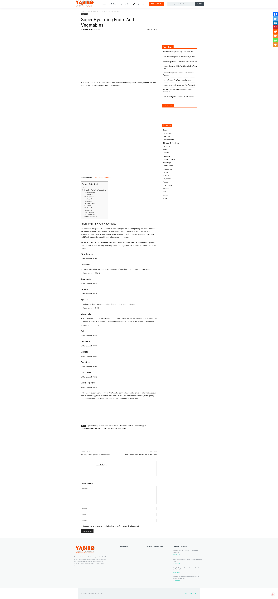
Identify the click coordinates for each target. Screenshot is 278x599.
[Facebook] (83, 34)
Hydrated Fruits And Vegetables (108, 425)
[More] (103, 34)
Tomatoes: (90, 212)
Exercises (166, 146)
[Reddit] (275, 31)
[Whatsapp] (275, 40)
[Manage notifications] (273, 594)
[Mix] (275, 36)
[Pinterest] (93, 34)
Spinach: (89, 201)
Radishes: (90, 194)
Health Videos (168, 166)
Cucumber (85, 341)
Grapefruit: (90, 197)
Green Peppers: (92, 217)
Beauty (165, 130)
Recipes (166, 182)
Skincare (166, 189)
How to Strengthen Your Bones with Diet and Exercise (178, 74)
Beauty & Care (168, 133)
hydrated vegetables (126, 425)
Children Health (168, 140)
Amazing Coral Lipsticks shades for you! (95, 455)
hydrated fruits (92, 425)
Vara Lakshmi (87, 29)
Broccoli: (89, 199)
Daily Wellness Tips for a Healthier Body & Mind (179, 57)
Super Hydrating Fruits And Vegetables (115, 428)
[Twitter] (88, 34)
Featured (166, 149)
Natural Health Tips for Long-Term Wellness (178, 52)
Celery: (89, 206)
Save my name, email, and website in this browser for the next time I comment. (111, 526)
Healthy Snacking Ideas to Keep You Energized (179, 85)
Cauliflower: (90, 214)
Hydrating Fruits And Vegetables (95, 190)
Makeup (166, 175)
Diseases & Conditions (171, 143)
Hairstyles (166, 156)
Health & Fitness (169, 159)
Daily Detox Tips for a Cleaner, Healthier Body (178, 97)
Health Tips (167, 162)
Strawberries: (90, 192)
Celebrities (166, 136)
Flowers (166, 153)
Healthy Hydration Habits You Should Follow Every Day (180, 67)
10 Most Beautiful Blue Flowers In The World (141, 455)
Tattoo (165, 195)
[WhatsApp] (98, 34)
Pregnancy (166, 179)
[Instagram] (186, 593)
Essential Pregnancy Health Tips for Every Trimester (177, 91)
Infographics (91, 11)
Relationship (167, 185)
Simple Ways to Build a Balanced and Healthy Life (180, 62)
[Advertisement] (118, 417)
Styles (165, 192)
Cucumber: (90, 208)
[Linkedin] (275, 23)
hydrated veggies (140, 425)
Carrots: (89, 210)
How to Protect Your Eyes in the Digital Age (177, 80)
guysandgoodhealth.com (102, 177)
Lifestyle (166, 172)
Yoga (165, 198)
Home (83, 11)
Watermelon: (91, 203)
